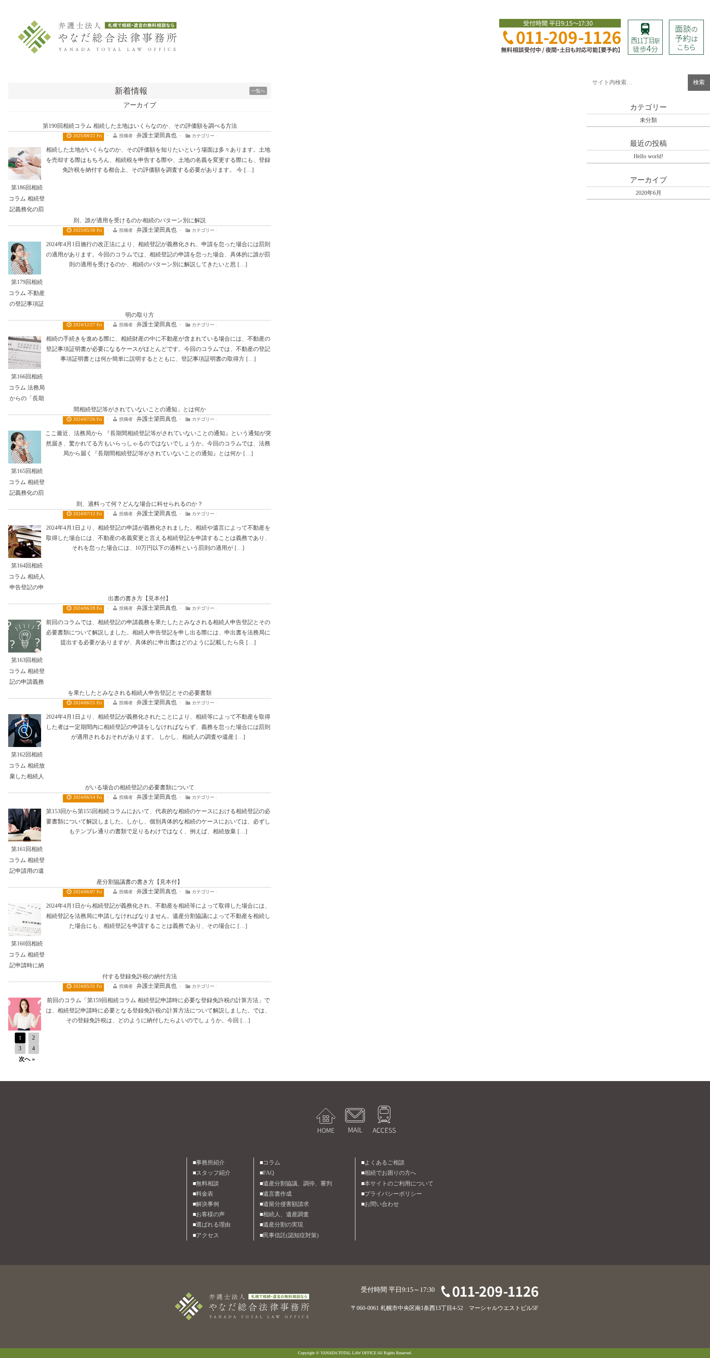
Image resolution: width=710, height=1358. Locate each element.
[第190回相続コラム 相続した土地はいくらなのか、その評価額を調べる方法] (24, 152)
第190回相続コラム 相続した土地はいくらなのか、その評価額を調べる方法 (140, 126)
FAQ (268, 1173)
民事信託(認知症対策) (291, 1235)
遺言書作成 (277, 1194)
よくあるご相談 (384, 1163)
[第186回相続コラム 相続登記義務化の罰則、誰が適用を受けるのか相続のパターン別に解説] (24, 247)
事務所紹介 (210, 1163)
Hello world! (649, 156)
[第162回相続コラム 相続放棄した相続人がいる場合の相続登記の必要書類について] (24, 814)
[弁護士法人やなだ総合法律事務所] (98, 21)
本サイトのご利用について (398, 1183)
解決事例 (207, 1204)
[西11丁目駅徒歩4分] (645, 25)
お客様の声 (210, 1214)
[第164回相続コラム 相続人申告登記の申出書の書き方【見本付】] (24, 625)
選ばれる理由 (213, 1225)
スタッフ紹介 (213, 1173)
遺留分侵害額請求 (286, 1204)
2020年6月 (649, 193)
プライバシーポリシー (393, 1194)
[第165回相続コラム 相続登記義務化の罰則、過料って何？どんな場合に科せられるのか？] (24, 530)
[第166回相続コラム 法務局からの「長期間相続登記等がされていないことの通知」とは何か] (24, 436)
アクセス (207, 1235)
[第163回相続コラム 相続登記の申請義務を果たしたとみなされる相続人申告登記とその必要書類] (24, 719)
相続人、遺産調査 (286, 1214)
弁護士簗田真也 (156, 135)
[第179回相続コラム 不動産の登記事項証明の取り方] (24, 341)
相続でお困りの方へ (390, 1173)
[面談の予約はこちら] (686, 25)
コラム (271, 1163)
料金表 (204, 1194)
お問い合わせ (381, 1204)
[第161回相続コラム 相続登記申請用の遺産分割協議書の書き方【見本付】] (24, 908)
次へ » (27, 1059)
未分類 (648, 120)
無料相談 (207, 1183)
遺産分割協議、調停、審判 (297, 1183)
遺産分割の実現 (283, 1225)
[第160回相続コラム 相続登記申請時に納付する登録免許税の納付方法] (24, 1003)
